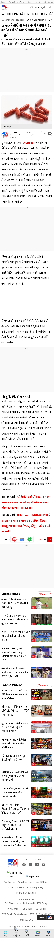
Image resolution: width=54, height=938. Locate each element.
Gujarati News (8, 19)
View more (43, 593)
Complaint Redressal (18, 887)
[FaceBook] (24, 864)
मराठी (38, 2)
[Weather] (32, 7)
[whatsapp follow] (29, 539)
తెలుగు (30, 2)
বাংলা (44, 2)
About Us (22, 882)
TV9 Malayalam (21, 914)
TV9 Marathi (29, 903)
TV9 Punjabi (40, 908)
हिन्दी (4, 2)
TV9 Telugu (42, 903)
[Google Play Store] (17, 874)
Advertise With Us (38, 882)
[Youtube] (14, 539)
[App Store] (35, 877)
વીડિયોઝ (43, 13)
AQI (37, 7)
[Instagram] (37, 864)
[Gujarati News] (5, 7)
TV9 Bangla (26, 908)
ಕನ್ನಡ (21, 2)
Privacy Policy (36, 887)
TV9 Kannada (13, 908)
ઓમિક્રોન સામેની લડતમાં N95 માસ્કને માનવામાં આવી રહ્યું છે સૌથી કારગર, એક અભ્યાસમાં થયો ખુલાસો (25, 502)
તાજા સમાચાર (12, 13)
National (20, 19)
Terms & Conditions (26, 892)
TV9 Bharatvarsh (12, 903)
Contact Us (9, 882)
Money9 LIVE (26, 919)
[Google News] (22, 539)
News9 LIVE (45, 914)
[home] (3, 13)
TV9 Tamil (7, 914)
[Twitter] (30, 864)
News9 (12, 2)
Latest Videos (12, 684)
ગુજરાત (35, 13)
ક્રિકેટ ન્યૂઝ (24, 13)
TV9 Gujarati (15, 132)
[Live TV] (42, 7)
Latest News (11, 593)
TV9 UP (33, 914)
